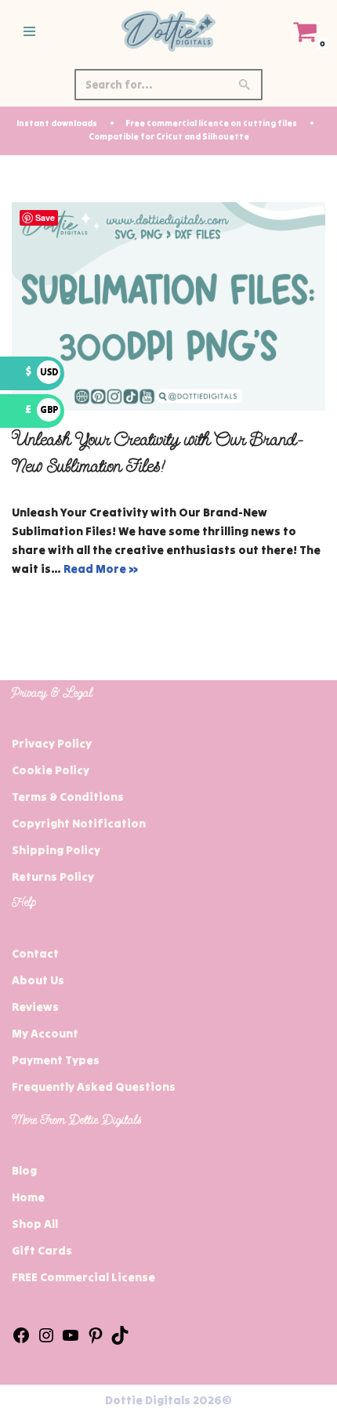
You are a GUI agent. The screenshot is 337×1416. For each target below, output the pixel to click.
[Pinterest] (95, 1340)
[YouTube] (70, 1340)
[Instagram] (46, 1340)
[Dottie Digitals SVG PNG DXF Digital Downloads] (168, 31)
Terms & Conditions (68, 796)
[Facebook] (21, 1340)
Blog (24, 1170)
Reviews (35, 1006)
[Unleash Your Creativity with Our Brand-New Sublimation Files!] (168, 306)
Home (28, 1197)
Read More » (100, 568)
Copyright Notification (79, 823)
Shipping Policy (56, 849)
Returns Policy (53, 876)
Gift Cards (42, 1250)
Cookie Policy (50, 769)
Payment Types (56, 1059)
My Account (45, 1033)
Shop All (35, 1223)
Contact (35, 953)
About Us (38, 979)
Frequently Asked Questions (94, 1086)
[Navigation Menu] (29, 31)
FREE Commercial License (83, 1276)
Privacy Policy (52, 743)
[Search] (245, 84)
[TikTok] (120, 1340)
